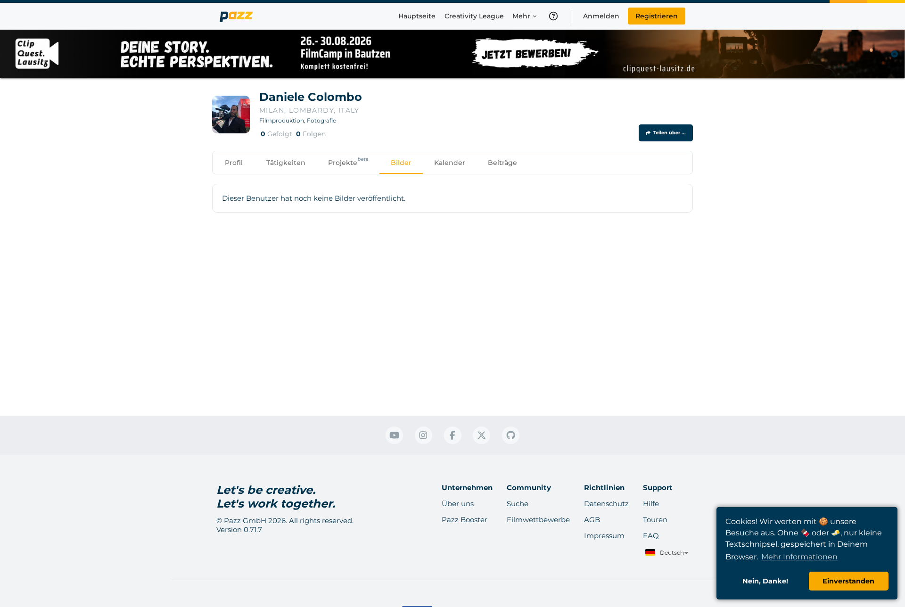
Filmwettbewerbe (538, 519)
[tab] (234, 162)
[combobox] (666, 552)
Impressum (604, 535)
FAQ (651, 535)
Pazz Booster (464, 519)
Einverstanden (848, 581)
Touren (655, 519)
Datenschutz (606, 503)
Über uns (458, 503)
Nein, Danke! (765, 581)
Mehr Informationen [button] (799, 556)
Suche (517, 503)
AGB (592, 519)
